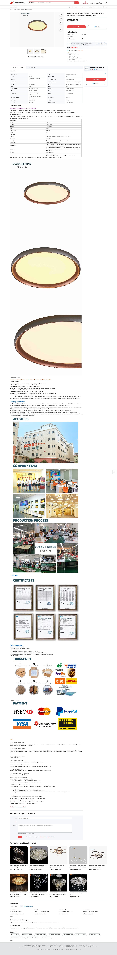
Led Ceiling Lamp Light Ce (94, 934)
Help (83, 7)
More (11, 940)
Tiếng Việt (89, 946)
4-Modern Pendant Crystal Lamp (16, 913)
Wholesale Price (60, 945)
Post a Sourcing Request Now (47, 837)
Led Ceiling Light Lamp (68, 934)
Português (36, 946)
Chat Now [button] (98, 26)
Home (11, 9)
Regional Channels (74, 945)
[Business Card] (105, 73)
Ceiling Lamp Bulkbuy (46, 938)
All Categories (14, 7)
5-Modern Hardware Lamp (39, 913)
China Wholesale (53, 945)
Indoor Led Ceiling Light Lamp (32, 938)
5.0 (90, 69)
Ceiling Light (30, 9)
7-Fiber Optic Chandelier (88, 913)
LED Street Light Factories (40, 934)
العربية (66, 946)
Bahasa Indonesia (96, 946)
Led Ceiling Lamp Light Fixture (17, 938)
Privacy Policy (78, 949)
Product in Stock (13, 909)
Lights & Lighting (16, 9)
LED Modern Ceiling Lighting (16, 911)
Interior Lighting (24, 9)
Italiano (51, 946)
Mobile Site (88, 945)
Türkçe (85, 946)
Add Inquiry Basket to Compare (37, 56)
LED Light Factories (15, 934)
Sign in (105, 3)
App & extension (90, 7)
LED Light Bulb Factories (27, 934)
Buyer (76, 7)
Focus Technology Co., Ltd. (50, 949)
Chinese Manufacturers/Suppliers (42, 945)
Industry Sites (67, 945)
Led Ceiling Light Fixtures (80, 934)
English (27, 946)
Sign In (68, 61)
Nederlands (61, 946)
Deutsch (56, 946)
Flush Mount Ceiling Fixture (43, 928)
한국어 (69, 946)
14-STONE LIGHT (86, 909)
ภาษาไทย (80, 946)
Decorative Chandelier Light (71, 928)
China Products (32, 945)
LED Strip (36, 909)
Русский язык (46, 946)
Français (40, 946)
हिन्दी (76, 946)
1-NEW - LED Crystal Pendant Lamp (41, 911)
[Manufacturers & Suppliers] (17, 2)
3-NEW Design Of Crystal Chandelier (90, 911)
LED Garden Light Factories (54, 934)
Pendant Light (31, 928)
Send (20, 836)
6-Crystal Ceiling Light (63, 913)
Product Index (81, 945)
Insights (92, 945)
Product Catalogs (29, 906)
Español (31, 946)
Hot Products (25, 945)
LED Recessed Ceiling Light (57, 928)
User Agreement (66, 949)
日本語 (73, 946)
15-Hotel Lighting (62, 909)
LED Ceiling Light (14, 928)
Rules (106, 7)
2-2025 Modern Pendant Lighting (65, 911)
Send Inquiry (76, 26)
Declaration (72, 949)
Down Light (23, 928)
